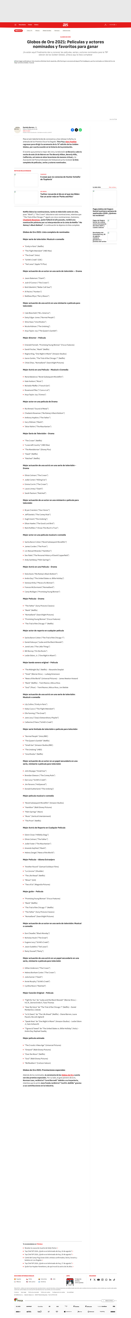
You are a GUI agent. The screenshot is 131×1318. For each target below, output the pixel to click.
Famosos (57, 30)
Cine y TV (29, 30)
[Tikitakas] (19, 30)
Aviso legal (23, 1292)
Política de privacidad (33, 1292)
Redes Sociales (47, 30)
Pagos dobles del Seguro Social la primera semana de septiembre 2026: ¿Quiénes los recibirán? (104, 212)
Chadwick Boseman (31, 219)
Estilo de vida (66, 30)
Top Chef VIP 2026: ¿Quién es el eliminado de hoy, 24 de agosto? (48, 1251)
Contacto (16, 1292)
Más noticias (112, 187)
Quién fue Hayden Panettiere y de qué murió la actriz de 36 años (48, 1266)
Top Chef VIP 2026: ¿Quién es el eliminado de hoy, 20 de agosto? (48, 1254)
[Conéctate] (105, 25)
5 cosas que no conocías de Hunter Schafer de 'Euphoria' (60, 178)
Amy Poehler (71, 141)
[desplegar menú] (15, 25)
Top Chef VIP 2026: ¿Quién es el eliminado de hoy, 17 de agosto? (48, 1263)
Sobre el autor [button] (26, 131)
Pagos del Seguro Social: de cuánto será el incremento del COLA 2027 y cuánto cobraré (99, 223)
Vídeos (36, 24)
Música (37, 30)
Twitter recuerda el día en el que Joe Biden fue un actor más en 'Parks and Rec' (59, 195)
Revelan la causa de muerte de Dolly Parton (41, 1248)
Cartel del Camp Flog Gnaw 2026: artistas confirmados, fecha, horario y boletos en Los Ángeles (51, 1258)
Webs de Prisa (109, 1300)
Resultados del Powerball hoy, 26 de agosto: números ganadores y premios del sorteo (99, 237)
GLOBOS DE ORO (65, 37)
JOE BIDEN (43, 191)
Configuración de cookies (58, 1292)
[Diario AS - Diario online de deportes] (65, 24)
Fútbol (30, 24)
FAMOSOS (43, 174)
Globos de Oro (68, 1075)
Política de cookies (45, 1292)
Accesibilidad (70, 1292)
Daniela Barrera (28, 127)
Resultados (22, 24)
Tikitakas (40, 1244)
